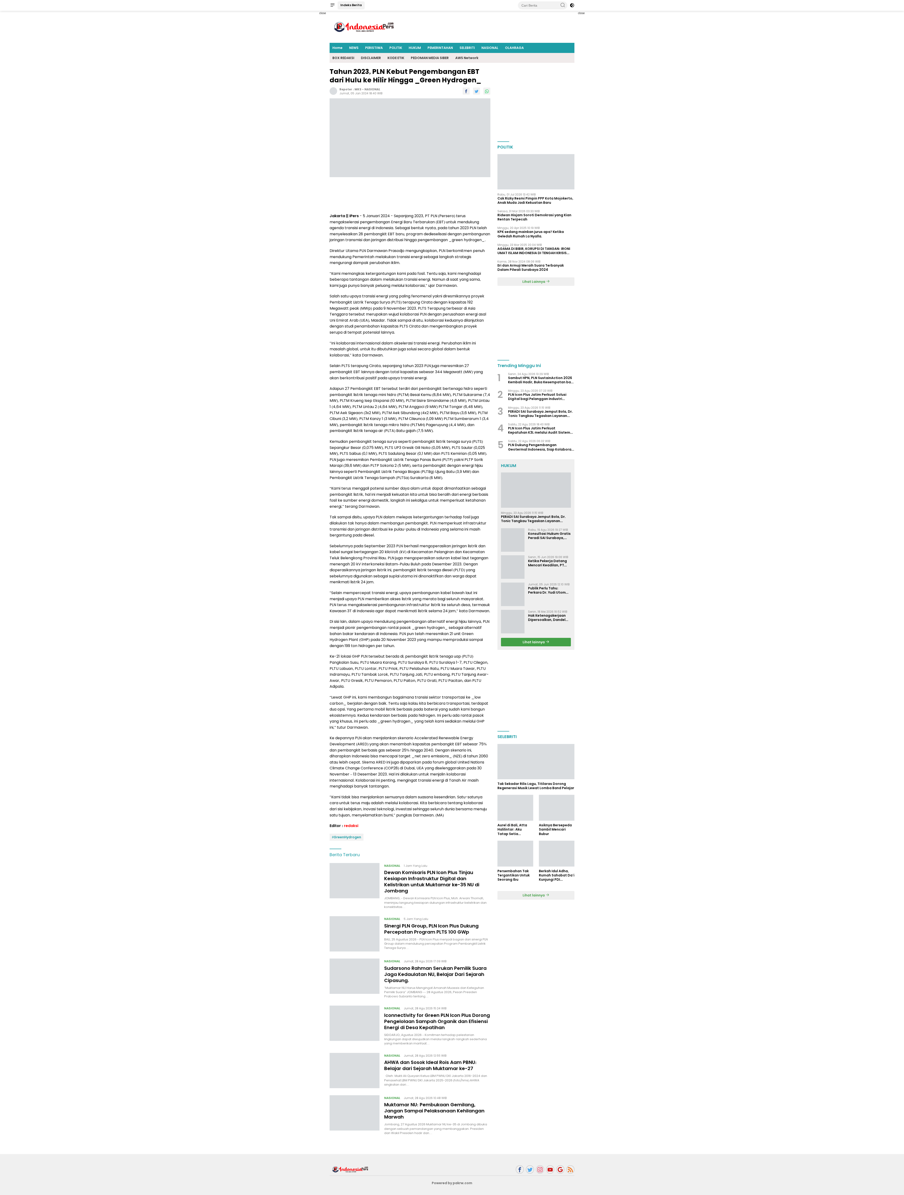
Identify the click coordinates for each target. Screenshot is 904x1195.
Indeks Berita (351, 5)
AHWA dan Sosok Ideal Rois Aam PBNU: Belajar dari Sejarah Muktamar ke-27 (430, 1065)
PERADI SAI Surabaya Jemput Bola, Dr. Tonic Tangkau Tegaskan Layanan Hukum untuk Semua (540, 413)
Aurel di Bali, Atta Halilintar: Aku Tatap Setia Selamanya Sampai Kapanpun (514, 829)
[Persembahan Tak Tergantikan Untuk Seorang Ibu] (515, 854)
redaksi (351, 825)
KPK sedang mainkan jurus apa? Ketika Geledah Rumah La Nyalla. (530, 234)
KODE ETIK (395, 58)
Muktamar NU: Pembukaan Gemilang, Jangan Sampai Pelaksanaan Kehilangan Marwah (434, 1110)
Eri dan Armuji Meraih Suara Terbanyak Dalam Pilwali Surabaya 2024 (530, 267)
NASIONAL (489, 47)
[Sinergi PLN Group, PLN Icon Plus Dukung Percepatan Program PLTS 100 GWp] (354, 933)
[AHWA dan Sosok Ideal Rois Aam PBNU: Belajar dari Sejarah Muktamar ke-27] (354, 1070)
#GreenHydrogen (346, 837)
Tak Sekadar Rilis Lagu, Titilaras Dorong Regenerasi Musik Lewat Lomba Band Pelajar (535, 786)
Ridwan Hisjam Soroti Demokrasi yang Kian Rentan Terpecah (534, 217)
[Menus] (332, 5)
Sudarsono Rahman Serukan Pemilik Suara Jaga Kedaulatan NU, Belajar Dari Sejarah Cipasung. (435, 974)
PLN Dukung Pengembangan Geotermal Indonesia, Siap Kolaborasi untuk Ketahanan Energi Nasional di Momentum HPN (541, 447)
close (322, 13)
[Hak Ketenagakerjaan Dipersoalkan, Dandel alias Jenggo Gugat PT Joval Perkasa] (513, 621)
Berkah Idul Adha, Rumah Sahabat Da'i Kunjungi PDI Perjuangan (556, 875)
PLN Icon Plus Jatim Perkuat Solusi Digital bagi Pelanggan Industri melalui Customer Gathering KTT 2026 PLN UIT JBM (541, 396)
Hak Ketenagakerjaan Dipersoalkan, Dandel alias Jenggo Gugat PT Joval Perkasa (547, 617)
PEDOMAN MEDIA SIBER (430, 58)
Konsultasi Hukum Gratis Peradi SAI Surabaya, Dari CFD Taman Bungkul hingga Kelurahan (549, 535)
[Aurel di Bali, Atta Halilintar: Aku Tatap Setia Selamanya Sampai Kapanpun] (515, 808)
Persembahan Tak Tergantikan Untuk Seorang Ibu (513, 875)
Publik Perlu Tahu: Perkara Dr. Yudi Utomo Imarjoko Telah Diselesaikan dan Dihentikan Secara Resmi (548, 590)
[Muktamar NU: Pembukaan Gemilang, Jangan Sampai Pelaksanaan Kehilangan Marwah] (354, 1115)
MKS (358, 89)
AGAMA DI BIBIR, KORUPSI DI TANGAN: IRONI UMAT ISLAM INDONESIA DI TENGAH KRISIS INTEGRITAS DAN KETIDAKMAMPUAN (533, 251)
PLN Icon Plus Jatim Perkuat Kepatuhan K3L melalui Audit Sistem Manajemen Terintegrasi (539, 430)
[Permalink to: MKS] (333, 90)
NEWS (354, 47)
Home (337, 47)
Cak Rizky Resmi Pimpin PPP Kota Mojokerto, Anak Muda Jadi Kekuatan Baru (535, 200)
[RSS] (570, 1169)
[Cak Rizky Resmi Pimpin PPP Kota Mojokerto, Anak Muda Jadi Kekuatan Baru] (535, 171)
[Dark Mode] (572, 5)
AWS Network (466, 58)
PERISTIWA (374, 47)
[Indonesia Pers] (351, 1169)
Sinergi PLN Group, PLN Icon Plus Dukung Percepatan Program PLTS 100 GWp (431, 929)
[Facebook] (520, 1169)
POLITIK (395, 47)
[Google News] (560, 1169)
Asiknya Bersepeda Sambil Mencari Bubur (555, 829)
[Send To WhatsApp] (486, 91)
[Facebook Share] (466, 91)
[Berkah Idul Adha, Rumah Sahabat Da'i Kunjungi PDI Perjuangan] (556, 854)
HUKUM (415, 47)
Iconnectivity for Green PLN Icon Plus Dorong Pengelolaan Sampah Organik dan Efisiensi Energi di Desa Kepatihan (437, 1021)
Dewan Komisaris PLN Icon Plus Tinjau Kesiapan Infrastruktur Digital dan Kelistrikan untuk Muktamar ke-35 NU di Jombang (431, 881)
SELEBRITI (467, 47)
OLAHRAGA (514, 47)
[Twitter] (530, 1169)
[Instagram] (540, 1169)
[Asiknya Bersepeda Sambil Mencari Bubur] (556, 808)
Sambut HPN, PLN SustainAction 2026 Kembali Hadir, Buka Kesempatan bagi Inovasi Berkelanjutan (541, 380)
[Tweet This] (476, 91)
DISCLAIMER (371, 58)
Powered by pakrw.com (452, 1183)
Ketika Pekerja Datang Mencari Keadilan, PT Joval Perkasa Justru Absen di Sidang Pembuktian (547, 563)
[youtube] (550, 1169)
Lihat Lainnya (534, 281)
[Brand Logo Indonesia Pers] (365, 26)
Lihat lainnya (534, 641)
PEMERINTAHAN (440, 47)
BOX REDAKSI (343, 58)
